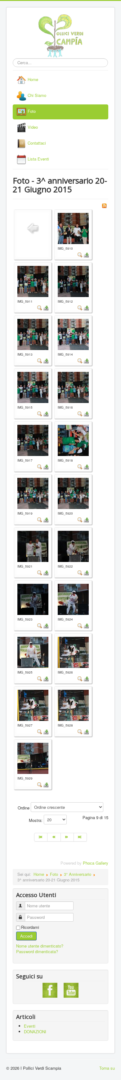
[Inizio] (40, 837)
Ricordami (30, 927)
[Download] (86, 254)
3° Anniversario (77, 874)
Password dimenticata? (37, 951)
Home (39, 874)
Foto (54, 874)
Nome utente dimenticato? (39, 946)
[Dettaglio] (80, 254)
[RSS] (104, 205)
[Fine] (80, 837)
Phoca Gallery (95, 863)
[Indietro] (53, 837)
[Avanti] (67, 837)
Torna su (107, 1068)
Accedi (26, 936)
